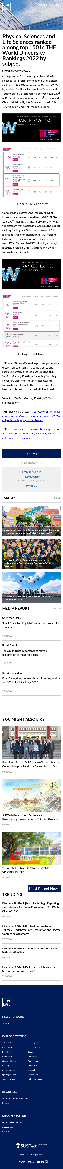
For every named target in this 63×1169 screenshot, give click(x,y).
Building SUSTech (35, 1043)
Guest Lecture (33, 1061)
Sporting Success (9, 1074)
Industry (5, 1065)
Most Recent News (44, 888)
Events (30, 1052)
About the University (12, 1122)
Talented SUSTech (9, 1079)
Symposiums (33, 1074)
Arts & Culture (8, 1043)
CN (51, 5)
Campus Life (7, 1047)
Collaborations (34, 1047)
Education (6, 1052)
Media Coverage (8, 1070)
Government (33, 1056)
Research (31, 1070)
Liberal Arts (32, 1065)
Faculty (5, 1131)
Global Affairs (7, 1056)
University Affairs (35, 1079)
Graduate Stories (9, 1061)
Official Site (44, 5)
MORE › (57, 498)
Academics (7, 1126)
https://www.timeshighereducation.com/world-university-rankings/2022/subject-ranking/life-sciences (31, 433)
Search (5, 1023)
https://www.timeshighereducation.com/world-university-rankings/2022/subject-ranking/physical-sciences (31, 416)
